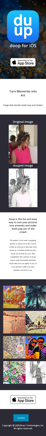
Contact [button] (21, 417)
